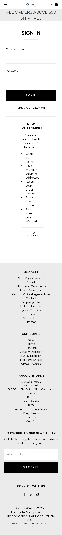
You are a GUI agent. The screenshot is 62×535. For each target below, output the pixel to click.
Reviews (31, 314)
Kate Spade (31, 401)
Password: (12, 70)
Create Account (33, 234)
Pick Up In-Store (31, 306)
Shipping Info (31, 302)
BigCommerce (36, 526)
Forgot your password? (31, 107)
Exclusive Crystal (31, 359)
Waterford (31, 385)
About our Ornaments (31, 286)
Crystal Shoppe (31, 381)
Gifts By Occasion (31, 351)
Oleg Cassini (31, 413)
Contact (31, 298)
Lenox (31, 393)
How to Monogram (31, 290)
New (31, 340)
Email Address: (15, 49)
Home (31, 343)
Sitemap (31, 322)
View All (31, 421)
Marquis (31, 417)
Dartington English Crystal (31, 409)
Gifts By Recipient (31, 355)
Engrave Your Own (31, 310)
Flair (48, 523)
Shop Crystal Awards (31, 278)
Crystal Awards (31, 363)
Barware (31, 347)
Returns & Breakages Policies (31, 294)
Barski (31, 397)
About (31, 282)
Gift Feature (31, 318)
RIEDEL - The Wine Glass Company (31, 389)
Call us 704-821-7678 (30, 508)
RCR (31, 405)
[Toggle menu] (4, 4)
